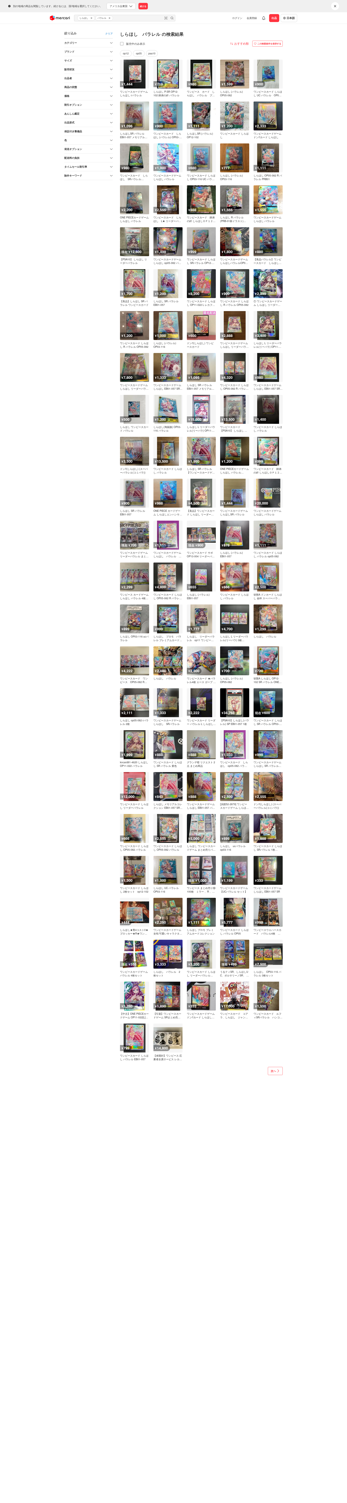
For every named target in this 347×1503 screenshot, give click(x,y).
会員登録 (252, 18)
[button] (92, 18)
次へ (273, 1071)
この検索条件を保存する (269, 43)
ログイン (237, 18)
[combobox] (124, 18)
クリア (109, 33)
